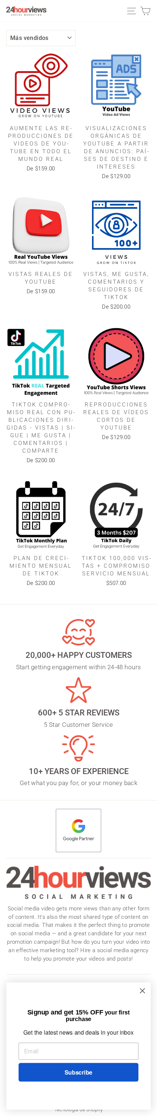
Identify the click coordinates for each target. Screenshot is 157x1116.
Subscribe (78, 1072)
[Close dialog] (142, 991)
